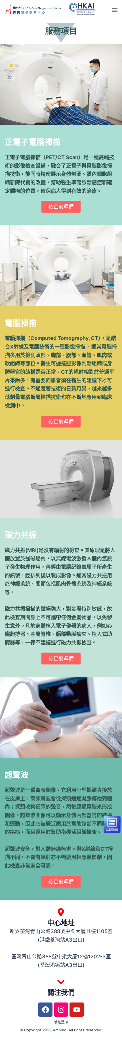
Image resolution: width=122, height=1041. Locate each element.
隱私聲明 (61, 1022)
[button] (114, 9)
